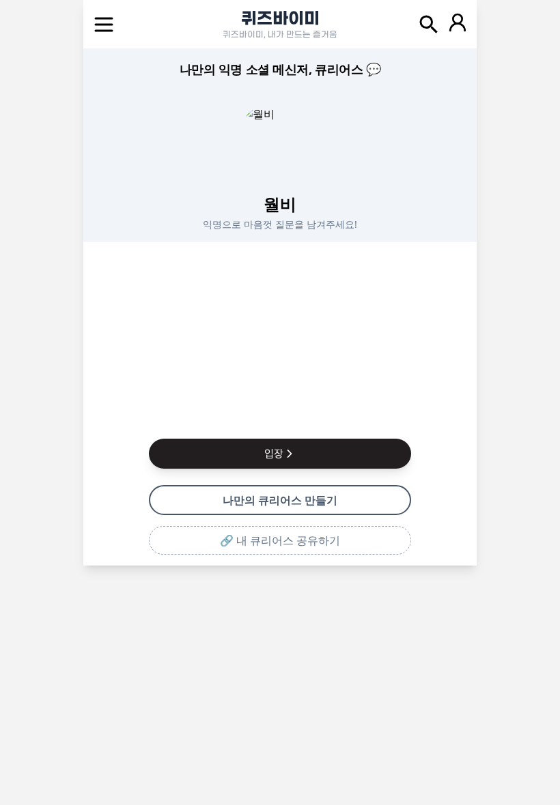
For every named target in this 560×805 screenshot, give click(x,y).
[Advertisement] (280, 337)
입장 (273, 453)
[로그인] (457, 25)
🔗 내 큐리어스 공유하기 (280, 540)
